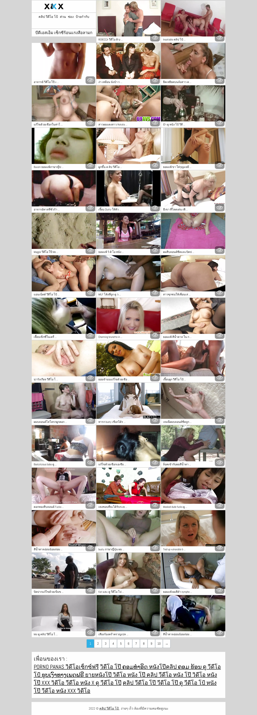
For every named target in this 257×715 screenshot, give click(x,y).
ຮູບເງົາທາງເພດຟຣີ (63, 674)
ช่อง (71, 17)
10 (159, 643)
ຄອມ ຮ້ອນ (190, 666)
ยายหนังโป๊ (99, 674)
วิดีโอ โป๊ (111, 666)
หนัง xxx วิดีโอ (73, 690)
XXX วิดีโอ (54, 682)
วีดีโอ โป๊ (168, 682)
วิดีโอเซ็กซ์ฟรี (82, 666)
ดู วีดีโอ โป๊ (108, 682)
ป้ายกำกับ (82, 17)
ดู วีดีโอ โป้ (192, 682)
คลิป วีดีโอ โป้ (48, 17)
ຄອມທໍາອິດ (135, 666)
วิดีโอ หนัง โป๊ (130, 674)
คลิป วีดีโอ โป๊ (140, 682)
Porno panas (49, 666)
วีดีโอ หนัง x (81, 682)
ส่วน (63, 17)
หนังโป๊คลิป (163, 666)
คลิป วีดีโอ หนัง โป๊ (169, 674)
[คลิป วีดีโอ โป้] (64, 6)
